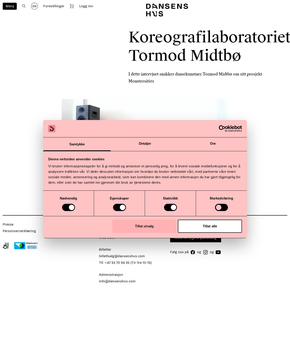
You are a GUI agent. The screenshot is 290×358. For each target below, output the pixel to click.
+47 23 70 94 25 (117, 262)
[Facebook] (192, 252)
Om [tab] (213, 143)
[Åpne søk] (24, 6)
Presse (8, 224)
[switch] (119, 207)
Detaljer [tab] (145, 143)
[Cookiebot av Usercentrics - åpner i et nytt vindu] (222, 128)
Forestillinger (53, 6)
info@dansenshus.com (117, 281)
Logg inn (86, 6)
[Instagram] (205, 252)
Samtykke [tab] (77, 144)
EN (34, 6)
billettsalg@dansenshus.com (122, 256)
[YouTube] (218, 252)
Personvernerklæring (19, 231)
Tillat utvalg (144, 226)
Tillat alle (210, 226)
